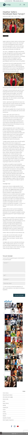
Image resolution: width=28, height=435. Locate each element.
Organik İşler (5, 407)
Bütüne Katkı (5, 399)
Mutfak (4, 405)
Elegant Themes (9, 428)
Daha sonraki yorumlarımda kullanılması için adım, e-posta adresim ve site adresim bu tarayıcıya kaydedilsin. (13, 288)
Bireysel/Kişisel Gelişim (7, 395)
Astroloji (4, 413)
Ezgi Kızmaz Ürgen (7, 16)
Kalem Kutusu (6, 403)
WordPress (11, 430)
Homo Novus (5, 393)
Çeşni (4, 401)
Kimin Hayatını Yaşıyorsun (8, 420)
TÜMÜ (23, 391)
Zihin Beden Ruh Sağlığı (8, 397)
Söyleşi (4, 411)
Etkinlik (4, 415)
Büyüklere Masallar (7, 417)
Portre (19, 16)
